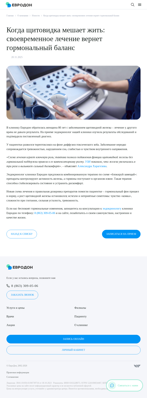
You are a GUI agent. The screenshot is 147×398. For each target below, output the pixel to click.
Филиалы (80, 307)
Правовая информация (17, 372)
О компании (22, 15)
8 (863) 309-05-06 (44, 213)
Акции (10, 325)
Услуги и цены (15, 307)
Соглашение (12, 377)
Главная (10, 15)
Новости (36, 15)
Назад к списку (22, 234)
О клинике (81, 325)
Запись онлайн (73, 339)
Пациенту (80, 316)
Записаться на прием (121, 234)
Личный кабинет (73, 350)
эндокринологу (112, 208)
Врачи (10, 316)
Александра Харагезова (91, 166)
